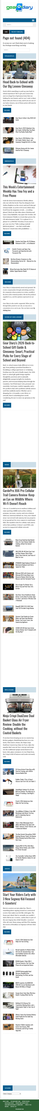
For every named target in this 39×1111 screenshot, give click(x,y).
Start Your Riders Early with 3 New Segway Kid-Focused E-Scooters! (19, 898)
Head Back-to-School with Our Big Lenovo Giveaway (18, 83)
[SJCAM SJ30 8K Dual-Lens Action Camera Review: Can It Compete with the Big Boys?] (8, 632)
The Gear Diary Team (15, 1101)
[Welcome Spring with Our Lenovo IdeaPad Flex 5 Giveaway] (8, 152)
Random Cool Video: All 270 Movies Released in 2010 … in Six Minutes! (25, 242)
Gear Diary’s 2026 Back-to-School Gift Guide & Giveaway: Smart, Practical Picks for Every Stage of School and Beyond (19, 351)
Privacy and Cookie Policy (22, 1103)
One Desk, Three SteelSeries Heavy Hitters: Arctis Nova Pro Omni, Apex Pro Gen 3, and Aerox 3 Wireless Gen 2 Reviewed (26, 598)
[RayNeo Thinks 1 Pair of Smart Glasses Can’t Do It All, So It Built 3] (8, 783)
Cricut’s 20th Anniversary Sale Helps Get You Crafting (24, 802)
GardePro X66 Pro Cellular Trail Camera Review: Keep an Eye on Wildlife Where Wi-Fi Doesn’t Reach (18, 497)
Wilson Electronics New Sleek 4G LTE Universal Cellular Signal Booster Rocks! (23, 270)
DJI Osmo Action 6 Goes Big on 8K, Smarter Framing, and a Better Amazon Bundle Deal (25, 771)
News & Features (9, 690)
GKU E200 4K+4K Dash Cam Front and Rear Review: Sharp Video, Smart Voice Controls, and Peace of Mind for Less (25, 554)
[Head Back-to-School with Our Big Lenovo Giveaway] (19, 78)
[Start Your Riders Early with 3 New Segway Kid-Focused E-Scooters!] (19, 891)
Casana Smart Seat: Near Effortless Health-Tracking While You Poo (25, 994)
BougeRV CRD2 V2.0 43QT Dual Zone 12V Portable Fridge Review (25, 607)
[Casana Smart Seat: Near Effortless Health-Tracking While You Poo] (8, 997)
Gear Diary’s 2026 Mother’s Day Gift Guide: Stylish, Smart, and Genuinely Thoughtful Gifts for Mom (26, 140)
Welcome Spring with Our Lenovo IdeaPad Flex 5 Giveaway (25, 149)
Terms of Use (28, 1105)
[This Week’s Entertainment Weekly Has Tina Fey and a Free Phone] (19, 183)
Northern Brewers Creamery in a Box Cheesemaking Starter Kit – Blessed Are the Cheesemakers (23, 261)
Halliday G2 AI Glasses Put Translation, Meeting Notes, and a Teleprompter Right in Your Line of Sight (25, 1006)
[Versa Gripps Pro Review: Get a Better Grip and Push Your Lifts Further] (8, 589)
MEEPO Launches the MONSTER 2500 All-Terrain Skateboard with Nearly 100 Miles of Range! (25, 985)
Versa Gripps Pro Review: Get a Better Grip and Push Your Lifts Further (24, 587)
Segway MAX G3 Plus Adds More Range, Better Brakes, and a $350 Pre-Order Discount (25, 848)
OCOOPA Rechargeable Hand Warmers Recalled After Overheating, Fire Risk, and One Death (24, 974)
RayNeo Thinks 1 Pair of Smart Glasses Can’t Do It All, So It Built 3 (25, 780)
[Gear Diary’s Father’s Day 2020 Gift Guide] (8, 122)
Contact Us (13, 1106)
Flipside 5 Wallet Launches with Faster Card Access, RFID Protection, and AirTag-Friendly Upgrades (24, 1028)
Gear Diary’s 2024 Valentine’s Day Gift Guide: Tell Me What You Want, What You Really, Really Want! (25, 130)
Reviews (7, 465)
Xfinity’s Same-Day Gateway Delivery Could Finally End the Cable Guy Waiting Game (26, 1017)
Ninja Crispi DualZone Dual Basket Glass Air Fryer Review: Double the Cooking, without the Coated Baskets (25, 543)
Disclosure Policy (9, 1103)
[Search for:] (16, 50)
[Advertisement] (19, 437)
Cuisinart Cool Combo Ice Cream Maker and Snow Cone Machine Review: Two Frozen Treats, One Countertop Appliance (24, 619)
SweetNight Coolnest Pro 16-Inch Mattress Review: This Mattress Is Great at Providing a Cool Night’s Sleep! (25, 792)
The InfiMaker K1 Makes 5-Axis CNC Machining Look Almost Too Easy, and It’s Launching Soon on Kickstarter (25, 814)
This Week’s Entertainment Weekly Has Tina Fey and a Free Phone (18, 191)
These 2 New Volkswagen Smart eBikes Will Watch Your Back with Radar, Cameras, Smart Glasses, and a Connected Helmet (26, 826)
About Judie (6, 1101)
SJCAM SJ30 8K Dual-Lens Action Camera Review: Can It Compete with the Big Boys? (26, 630)
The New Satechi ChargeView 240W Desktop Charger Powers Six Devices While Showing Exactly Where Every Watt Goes (26, 837)
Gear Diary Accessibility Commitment (14, 1105)
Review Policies (26, 1101)
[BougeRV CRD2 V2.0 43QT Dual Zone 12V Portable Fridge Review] (8, 610)
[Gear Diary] (19, 7)
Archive (7, 1106)
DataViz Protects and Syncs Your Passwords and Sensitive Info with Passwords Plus (21, 251)
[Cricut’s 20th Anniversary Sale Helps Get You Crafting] (8, 805)
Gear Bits (7, 869)
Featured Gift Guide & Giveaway (13, 317)
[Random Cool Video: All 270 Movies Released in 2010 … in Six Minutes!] (8, 243)
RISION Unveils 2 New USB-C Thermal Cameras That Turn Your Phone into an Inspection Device (25, 963)
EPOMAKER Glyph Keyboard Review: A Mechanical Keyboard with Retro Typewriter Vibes (26, 565)
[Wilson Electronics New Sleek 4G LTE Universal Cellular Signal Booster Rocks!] (5, 273)
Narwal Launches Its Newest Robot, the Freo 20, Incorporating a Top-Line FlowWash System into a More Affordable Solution (25, 953)
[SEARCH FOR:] (19, 24)
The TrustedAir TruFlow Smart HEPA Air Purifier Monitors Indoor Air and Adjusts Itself (26, 858)
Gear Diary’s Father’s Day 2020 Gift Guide (26, 119)
